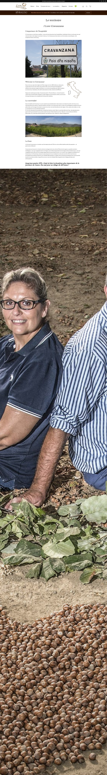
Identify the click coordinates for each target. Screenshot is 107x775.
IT (99, 1)
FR (103, 1)
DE (105, 1)
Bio (76, 6)
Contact (71, 6)
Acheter (88, 12)
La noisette (56, 6)
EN (101, 1)
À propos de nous (45, 6)
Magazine (64, 6)
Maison (32, 6)
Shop (37, 6)
